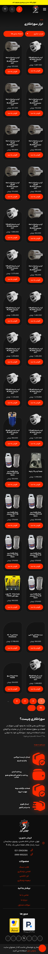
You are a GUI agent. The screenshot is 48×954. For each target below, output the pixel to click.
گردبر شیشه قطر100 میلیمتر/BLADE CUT (13, 391)
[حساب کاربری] (19, 9)
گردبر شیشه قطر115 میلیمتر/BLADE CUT (13, 351)
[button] (35, 71)
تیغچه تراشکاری (24, 880)
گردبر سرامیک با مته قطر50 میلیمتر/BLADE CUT (12, 60)
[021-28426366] (30, 851)
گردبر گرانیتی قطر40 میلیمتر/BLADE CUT (12, 432)
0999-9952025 (21, 855)
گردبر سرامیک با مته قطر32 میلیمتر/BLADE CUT (35, 185)
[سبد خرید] (5, 9)
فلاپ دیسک (24, 867)
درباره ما (24, 900)
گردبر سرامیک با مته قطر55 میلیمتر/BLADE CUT (35, 102)
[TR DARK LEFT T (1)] (35, 9)
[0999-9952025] (30, 855)
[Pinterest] (29, 938)
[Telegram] (8, 938)
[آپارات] (13, 938)
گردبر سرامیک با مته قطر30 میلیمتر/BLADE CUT (12, 185)
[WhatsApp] (34, 938)
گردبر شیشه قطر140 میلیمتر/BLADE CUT (13, 268)
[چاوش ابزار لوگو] (24, 826)
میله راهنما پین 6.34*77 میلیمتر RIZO (35, 596)
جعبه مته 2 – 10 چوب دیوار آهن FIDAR (12, 595)
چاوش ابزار (31, 951)
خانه (41, 20)
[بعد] (32, 708)
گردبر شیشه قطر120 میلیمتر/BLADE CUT (13, 310)
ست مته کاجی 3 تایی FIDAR (35, 636)
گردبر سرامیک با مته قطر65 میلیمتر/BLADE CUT (35, 144)
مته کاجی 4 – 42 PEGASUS (12, 636)
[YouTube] (18, 938)
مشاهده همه (39, 745)
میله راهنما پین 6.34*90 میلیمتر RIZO (35, 555)
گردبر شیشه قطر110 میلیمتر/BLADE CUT (36, 432)
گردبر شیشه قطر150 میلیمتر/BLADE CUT (36, 59)
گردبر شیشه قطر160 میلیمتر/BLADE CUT (13, 226)
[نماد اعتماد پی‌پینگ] (29, 932)
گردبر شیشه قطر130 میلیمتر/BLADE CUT (36, 310)
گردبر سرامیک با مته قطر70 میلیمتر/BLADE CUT (12, 144)
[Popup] (12, 9)
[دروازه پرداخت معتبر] (14, 932)
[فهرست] (44, 9)
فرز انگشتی (24, 876)
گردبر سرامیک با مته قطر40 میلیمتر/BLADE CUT (12, 102)
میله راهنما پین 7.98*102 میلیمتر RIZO (12, 473)
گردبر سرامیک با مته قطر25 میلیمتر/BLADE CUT (35, 227)
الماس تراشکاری (24, 871)
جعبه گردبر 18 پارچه (35, 471)
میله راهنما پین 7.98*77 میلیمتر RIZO (12, 555)
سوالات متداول (24, 905)
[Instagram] (40, 938)
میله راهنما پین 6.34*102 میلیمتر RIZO (35, 514)
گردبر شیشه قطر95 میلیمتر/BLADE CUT (35, 678)
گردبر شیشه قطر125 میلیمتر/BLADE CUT (36, 351)
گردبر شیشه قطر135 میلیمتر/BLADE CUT (36, 391)
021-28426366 (21, 850)
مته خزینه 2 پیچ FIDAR (12, 677)
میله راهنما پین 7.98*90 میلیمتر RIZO (12, 514)
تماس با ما (24, 895)
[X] (24, 938)
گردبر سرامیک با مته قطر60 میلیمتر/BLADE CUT (35, 269)
